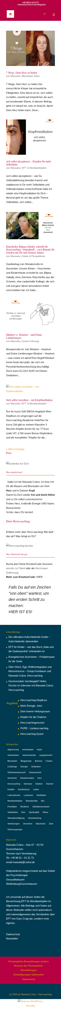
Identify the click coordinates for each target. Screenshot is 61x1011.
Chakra (49, 761)
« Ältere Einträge (15, 449)
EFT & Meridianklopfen (34, 167)
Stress (45, 812)
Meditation (41, 795)
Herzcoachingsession (32, 722)
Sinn (23, 812)
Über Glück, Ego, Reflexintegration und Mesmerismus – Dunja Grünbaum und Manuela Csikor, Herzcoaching (30, 671)
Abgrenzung (13, 749)
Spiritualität (34, 812)
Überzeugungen (15, 829)
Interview (28, 784)
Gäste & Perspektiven (33, 256)
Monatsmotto (32, 801)
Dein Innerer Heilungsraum (35, 711)
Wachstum (40, 824)
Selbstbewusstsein (41, 806)
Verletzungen (13, 824)
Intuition (39, 784)
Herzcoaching (13, 784)
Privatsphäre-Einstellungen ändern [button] (28, 961)
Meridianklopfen (14, 801)
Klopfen (11, 789)
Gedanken (36, 766)
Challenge (12, 766)
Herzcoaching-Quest (31, 733)
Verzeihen (27, 824)
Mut (42, 801)
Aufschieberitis (29, 755)
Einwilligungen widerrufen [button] (29, 974)
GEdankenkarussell (16, 772)
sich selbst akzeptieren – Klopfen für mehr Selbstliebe (28, 162)
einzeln (10, 568)
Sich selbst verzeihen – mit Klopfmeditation (29, 400)
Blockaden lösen (31, 76)
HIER (39, 576)
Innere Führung (30, 341)
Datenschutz (13, 934)
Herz (39, 778)
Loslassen (28, 795)
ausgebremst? (46, 755)
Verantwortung (34, 818)
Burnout (38, 761)
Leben (36, 789)
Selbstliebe (12, 812)
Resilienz (24, 806)
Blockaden (12, 761)
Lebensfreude (13, 795)
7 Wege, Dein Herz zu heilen (21, 72)
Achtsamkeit (27, 749)
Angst (39, 749)
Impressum (28, 979)
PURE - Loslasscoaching (34, 728)
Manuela (15, 76)
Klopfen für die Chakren (33, 717)
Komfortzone (24, 789)
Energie (24, 766)
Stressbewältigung (16, 818)
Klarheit (49, 784)
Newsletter (12, 938)
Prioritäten (12, 806)
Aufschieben (13, 755)
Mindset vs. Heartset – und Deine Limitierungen (24, 336)
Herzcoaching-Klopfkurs (33, 700)
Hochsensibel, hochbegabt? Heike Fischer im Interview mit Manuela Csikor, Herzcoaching (31, 685)
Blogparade (26, 761)
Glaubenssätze (27, 778)
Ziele (51, 824)
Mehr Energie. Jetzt (31, 705)
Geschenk (12, 778)
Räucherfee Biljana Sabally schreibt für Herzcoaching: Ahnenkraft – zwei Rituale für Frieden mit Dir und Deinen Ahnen (30, 249)
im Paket (20, 568)
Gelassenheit (35, 772)
